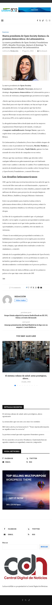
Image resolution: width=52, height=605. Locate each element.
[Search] (46, 20)
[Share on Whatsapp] (36, 287)
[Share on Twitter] (33, 287)
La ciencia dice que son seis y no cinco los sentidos (21, 421)
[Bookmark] (49, 20)
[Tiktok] (43, 20)
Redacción (14, 51)
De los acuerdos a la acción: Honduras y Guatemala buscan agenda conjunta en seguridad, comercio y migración (24, 441)
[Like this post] (28, 287)
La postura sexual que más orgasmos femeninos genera (23, 434)
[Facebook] (37, 20)
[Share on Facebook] (31, 287)
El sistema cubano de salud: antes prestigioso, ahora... (26, 377)
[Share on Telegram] (38, 287)
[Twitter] (40, 20)
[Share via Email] (41, 287)
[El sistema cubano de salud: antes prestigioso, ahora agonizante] (26, 356)
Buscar (5, 542)
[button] (4, 363)
